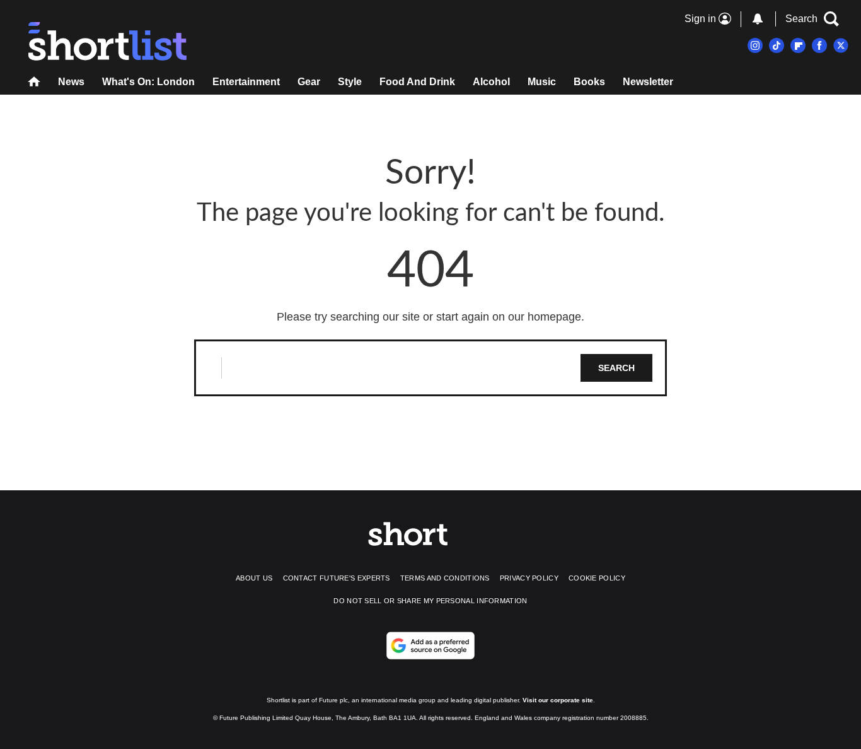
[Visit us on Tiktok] (776, 45)
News (71, 81)
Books (589, 81)
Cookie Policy (597, 578)
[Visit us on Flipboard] (798, 45)
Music (542, 81)
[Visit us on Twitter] (840, 45)
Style (350, 81)
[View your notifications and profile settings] (757, 19)
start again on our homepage (508, 316)
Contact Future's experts (336, 578)
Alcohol (491, 81)
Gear (309, 81)
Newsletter (648, 81)
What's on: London (148, 81)
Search (616, 368)
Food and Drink (417, 81)
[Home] (34, 83)
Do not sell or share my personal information (430, 601)
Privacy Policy (529, 578)
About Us (254, 578)
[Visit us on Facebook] (819, 45)
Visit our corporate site (558, 700)
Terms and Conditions (445, 578)
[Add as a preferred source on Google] (430, 645)
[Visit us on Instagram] (755, 45)
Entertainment (246, 81)
